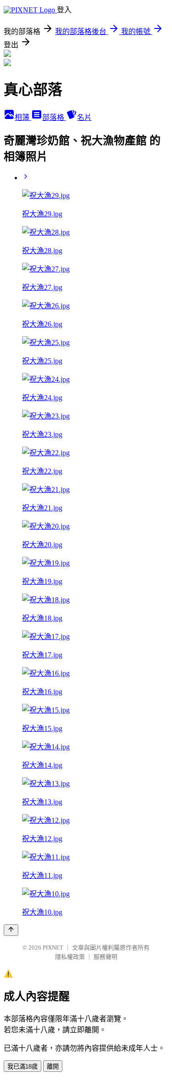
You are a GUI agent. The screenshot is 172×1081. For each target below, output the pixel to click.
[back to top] (11, 930)
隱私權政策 (70, 956)
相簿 (23, 117)
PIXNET (53, 947)
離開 (53, 1066)
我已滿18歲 (22, 1066)
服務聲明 (105, 956)
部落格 (54, 117)
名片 (84, 117)
